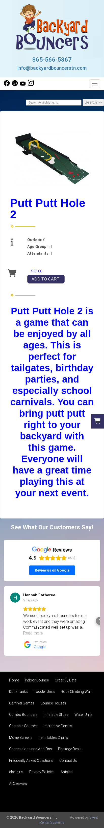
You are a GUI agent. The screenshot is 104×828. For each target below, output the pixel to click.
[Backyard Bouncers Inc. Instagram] (31, 85)
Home (14, 680)
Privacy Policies (42, 772)
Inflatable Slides (56, 715)
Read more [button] (33, 633)
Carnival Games (21, 703)
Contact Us (68, 761)
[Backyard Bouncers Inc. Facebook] (7, 85)
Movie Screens (21, 738)
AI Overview (18, 784)
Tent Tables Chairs (53, 738)
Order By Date (65, 680)
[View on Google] (15, 598)
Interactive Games (58, 726)
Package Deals (70, 749)
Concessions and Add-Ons (30, 749)
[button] (4, 621)
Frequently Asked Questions (31, 761)
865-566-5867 (52, 59)
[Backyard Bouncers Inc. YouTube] (23, 85)
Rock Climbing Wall (76, 692)
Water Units (83, 715)
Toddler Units (44, 692)
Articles (66, 772)
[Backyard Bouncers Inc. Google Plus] (15, 85)
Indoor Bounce (37, 680)
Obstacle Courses (23, 726)
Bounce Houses (53, 703)
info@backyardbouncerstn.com (52, 68)
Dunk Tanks (18, 692)
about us (16, 772)
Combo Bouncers (23, 715)
